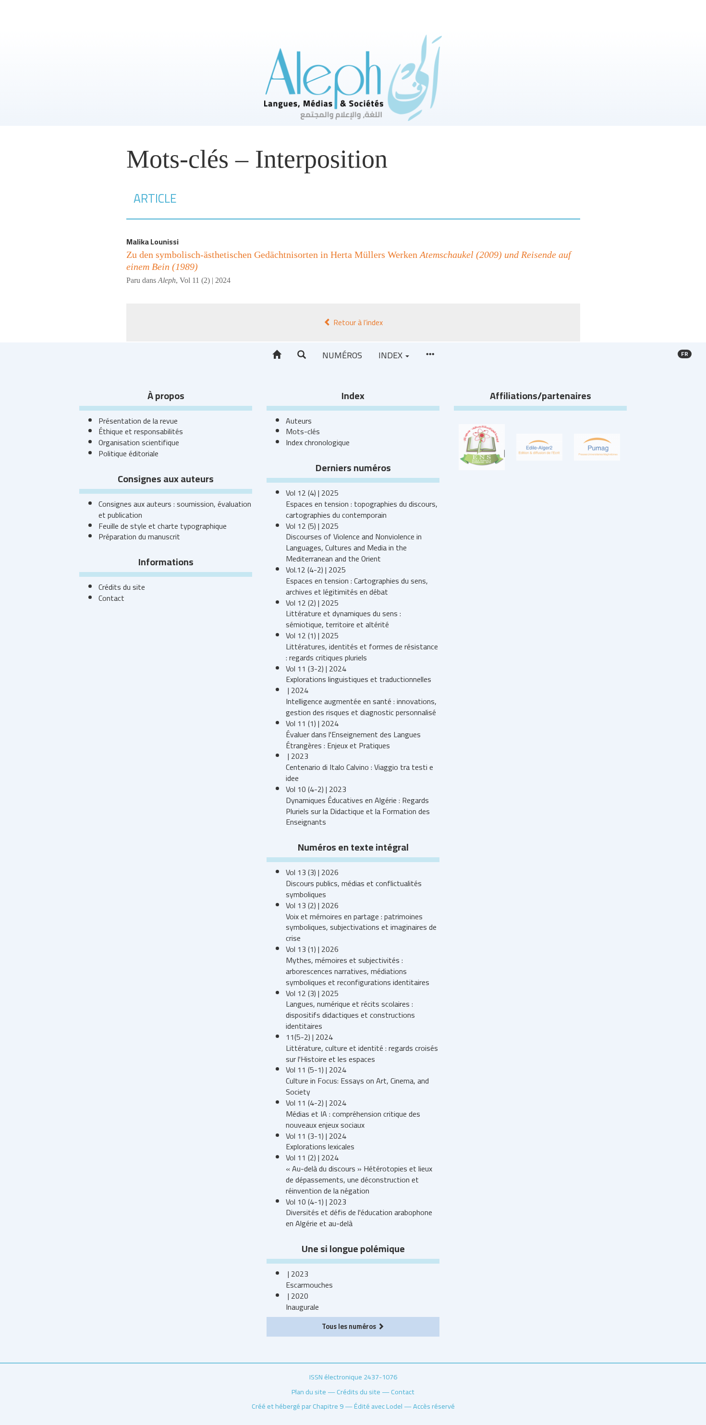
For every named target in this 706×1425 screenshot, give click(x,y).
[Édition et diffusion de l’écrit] (539, 446)
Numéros (342, 355)
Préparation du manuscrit (139, 536)
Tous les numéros (349, 1326)
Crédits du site (121, 587)
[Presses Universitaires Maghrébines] (597, 446)
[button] (301, 354)
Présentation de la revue (138, 421)
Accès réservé (434, 1406)
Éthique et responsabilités (140, 431)
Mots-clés (303, 431)
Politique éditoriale (128, 453)
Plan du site (309, 1391)
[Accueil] (276, 354)
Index (391, 355)
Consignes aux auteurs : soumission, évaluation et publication (174, 509)
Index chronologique (318, 442)
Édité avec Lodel (378, 1406)
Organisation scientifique (138, 442)
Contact (111, 598)
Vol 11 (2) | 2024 (205, 280)
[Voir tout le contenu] (429, 354)
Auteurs (299, 421)
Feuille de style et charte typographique (162, 526)
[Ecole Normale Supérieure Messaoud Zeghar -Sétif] (482, 446)
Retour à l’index (357, 322)
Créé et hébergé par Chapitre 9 (297, 1406)
